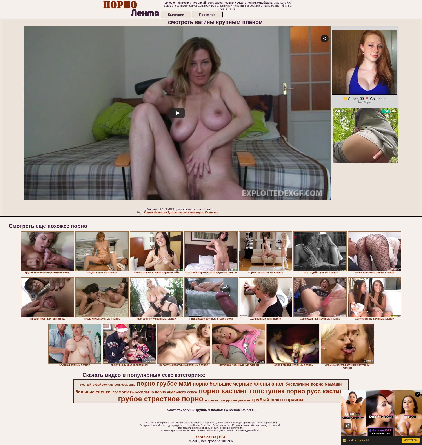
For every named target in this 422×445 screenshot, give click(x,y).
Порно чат (207, 14)
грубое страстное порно (160, 399)
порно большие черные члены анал (238, 384)
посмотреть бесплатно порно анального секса (154, 392)
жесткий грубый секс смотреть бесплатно (107, 384)
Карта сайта (205, 437)
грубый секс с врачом (277, 399)
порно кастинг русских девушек (227, 400)
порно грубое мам (164, 383)
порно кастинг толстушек (242, 391)
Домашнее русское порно (186, 212)
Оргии (148, 212)
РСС (223, 437)
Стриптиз (211, 212)
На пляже (160, 212)
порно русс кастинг (316, 391)
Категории (176, 14)
